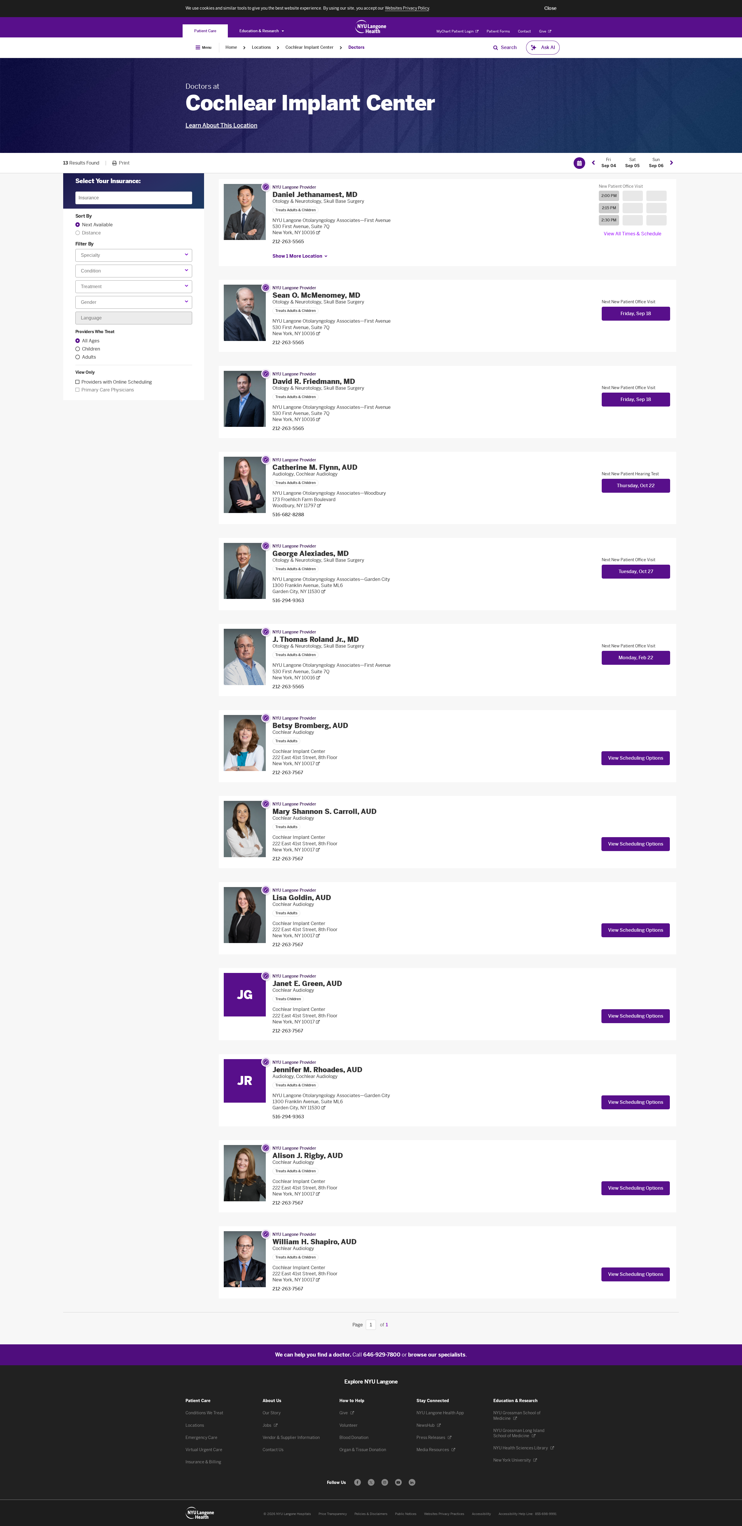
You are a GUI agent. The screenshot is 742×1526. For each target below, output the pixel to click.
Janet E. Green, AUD (307, 983)
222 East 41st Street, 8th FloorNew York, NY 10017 (304, 760)
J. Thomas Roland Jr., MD (315, 639)
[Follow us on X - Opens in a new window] (371, 1482)
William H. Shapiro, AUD (314, 1242)
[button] (550, 8)
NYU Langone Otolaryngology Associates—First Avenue (331, 220)
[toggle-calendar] (579, 163)
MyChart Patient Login (455, 31)
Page (357, 1325)
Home (231, 47)
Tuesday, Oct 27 (636, 571)
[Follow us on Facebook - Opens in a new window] (357, 1482)
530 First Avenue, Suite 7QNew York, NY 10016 (301, 229)
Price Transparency (333, 1514)
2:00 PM (609, 196)
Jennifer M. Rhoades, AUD (317, 1070)
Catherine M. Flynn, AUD (314, 467)
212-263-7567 (287, 772)
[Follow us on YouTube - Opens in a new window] (398, 1482)
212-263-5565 (288, 241)
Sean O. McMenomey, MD (316, 295)
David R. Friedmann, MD (313, 381)
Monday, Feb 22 (636, 657)
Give (543, 31)
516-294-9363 (288, 600)
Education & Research (259, 31)
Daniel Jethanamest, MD (314, 194)
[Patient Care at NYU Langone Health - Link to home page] (371, 27)
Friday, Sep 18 (636, 313)
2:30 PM (608, 220)
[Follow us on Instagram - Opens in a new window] (384, 1482)
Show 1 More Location (297, 256)
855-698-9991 (545, 1514)
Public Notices (406, 1514)
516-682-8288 (288, 514)
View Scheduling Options (635, 758)
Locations (261, 47)
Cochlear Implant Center (309, 47)
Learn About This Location (221, 125)
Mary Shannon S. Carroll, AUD (324, 811)
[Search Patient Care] (496, 47)
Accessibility (481, 1514)
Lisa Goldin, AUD (301, 897)
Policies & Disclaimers (371, 1514)
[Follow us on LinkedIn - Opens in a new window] (412, 1482)
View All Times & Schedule (632, 233)
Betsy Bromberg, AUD (310, 725)
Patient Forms (498, 31)
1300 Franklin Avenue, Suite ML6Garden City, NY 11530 (307, 588)
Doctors (356, 47)
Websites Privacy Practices (444, 1514)
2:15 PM (609, 208)
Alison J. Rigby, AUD (307, 1155)
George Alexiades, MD (310, 553)
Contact (524, 31)
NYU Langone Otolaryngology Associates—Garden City (331, 579)
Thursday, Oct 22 (636, 485)
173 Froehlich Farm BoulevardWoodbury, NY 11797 (304, 502)
